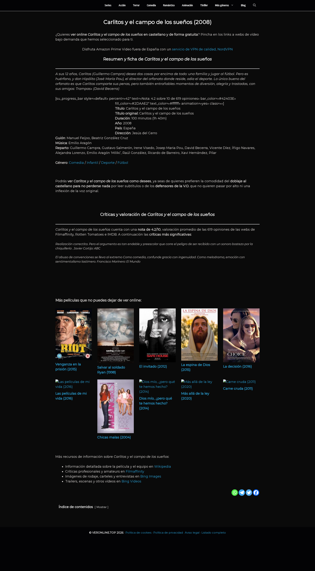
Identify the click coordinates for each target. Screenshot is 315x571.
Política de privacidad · (169, 532)
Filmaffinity (135, 471)
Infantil (92, 163)
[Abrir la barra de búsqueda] (254, 5)
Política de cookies (138, 532)
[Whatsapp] (235, 492)
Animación (187, 5)
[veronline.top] (70, 5)
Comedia (151, 5)
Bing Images (150, 476)
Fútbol (123, 163)
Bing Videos (131, 481)
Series (108, 5)
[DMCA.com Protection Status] (157, 565)
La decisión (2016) (237, 366)
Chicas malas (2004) (114, 437)
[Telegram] (242, 492)
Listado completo (213, 532)
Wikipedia (162, 467)
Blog (243, 5)
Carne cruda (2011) (238, 389)
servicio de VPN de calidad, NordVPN (202, 49)
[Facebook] (256, 492)
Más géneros (222, 5)
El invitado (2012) (153, 366)
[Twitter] (249, 492)
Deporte (108, 163)
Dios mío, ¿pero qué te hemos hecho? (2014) (155, 403)
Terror (136, 5)
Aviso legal (192, 532)
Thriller (204, 5)
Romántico (169, 5)
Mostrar (101, 507)
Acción (122, 5)
